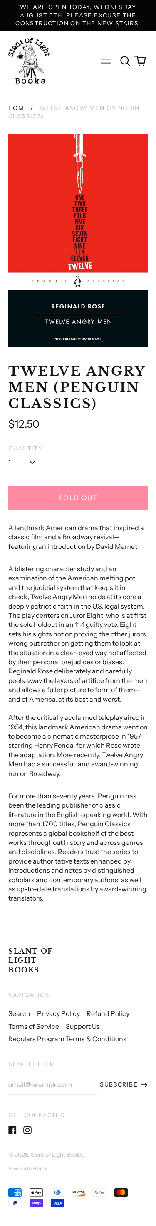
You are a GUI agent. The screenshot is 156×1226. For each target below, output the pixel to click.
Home (18, 108)
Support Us (83, 1026)
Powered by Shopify (27, 1168)
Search (19, 1013)
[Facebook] (12, 1130)
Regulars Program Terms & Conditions (67, 1039)
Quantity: (26, 448)
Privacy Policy (58, 1013)
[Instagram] (27, 1130)
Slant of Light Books (30, 960)
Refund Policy (108, 1013)
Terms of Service (33, 1026)
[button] (125, 61)
